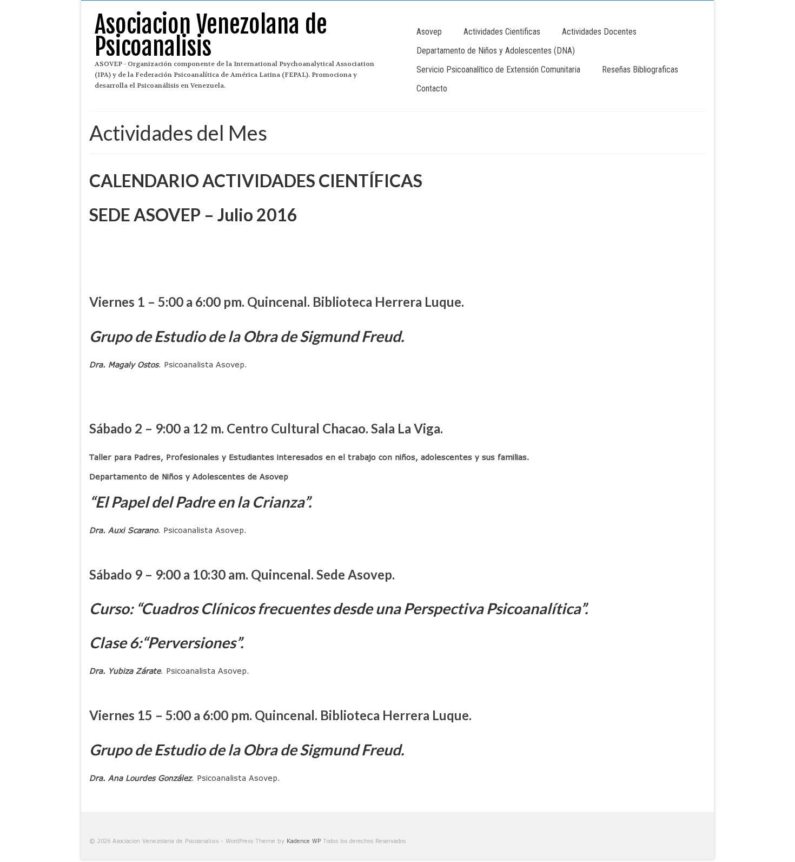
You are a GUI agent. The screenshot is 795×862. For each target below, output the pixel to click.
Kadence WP (304, 841)
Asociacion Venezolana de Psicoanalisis (211, 36)
